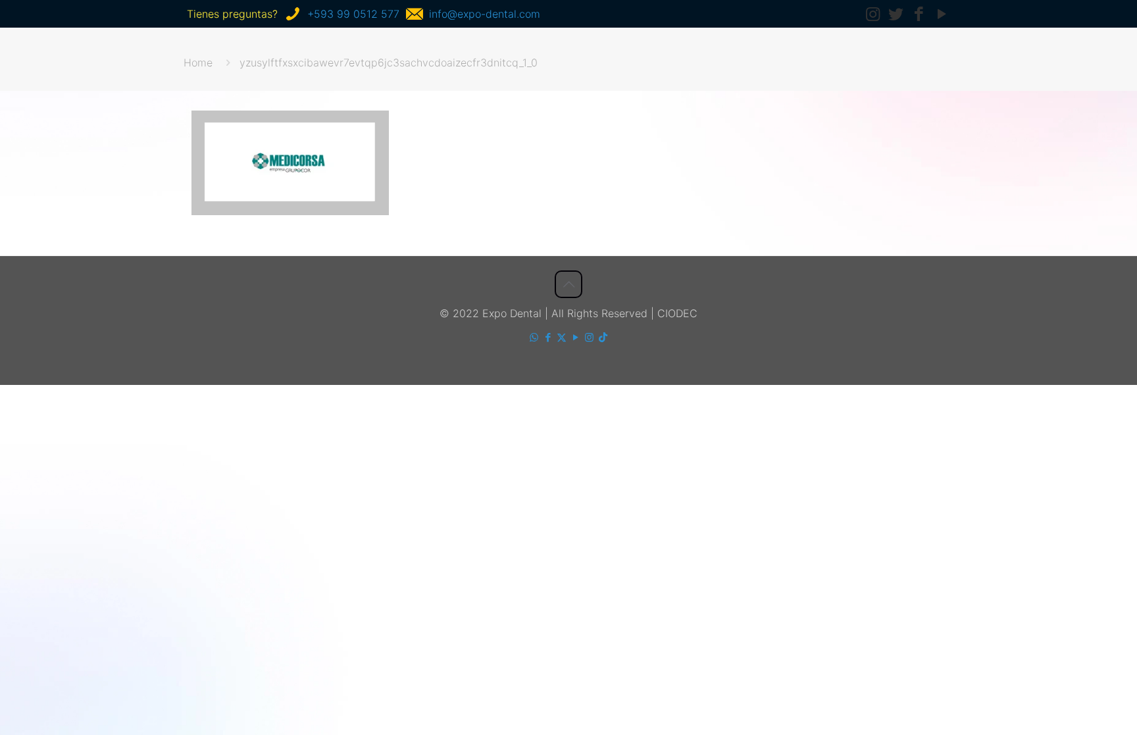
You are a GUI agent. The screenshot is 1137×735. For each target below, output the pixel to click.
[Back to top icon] (568, 284)
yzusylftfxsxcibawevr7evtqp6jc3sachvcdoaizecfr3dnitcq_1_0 (389, 62)
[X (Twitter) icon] (562, 337)
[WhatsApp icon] (534, 337)
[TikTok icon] (603, 337)
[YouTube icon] (575, 337)
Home (198, 62)
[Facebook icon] (548, 337)
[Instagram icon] (589, 337)
